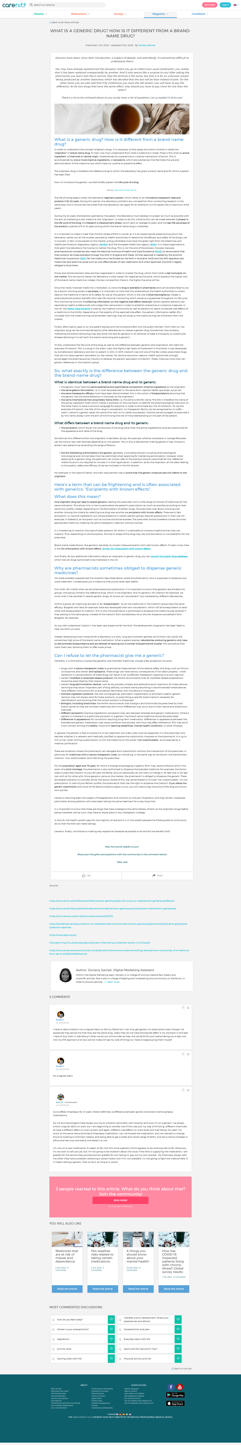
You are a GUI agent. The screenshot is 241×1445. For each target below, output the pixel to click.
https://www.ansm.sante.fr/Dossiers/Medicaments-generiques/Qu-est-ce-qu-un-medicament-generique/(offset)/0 (111, 900)
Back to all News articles (65, 22)
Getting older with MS (69, 1358)
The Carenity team (58, 1393)
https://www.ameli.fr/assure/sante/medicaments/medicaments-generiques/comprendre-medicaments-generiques (112, 908)
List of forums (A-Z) (132, 1398)
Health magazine (131, 1389)
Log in (225, 4)
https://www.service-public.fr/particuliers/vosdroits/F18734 (81, 916)
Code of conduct (98, 1396)
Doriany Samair (147, 45)
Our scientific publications (62, 1405)
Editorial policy (97, 1393)
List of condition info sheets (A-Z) (138, 1401)
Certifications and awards (102, 1389)
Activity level (64, 1348)
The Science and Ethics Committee (65, 1403)
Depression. (63, 1339)
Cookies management (100, 1403)
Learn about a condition (134, 1393)
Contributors (56, 1401)
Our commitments (59, 1408)
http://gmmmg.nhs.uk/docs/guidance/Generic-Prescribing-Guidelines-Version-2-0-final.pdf (99, 942)
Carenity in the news (99, 1391)
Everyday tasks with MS (137, 1339)
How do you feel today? (70, 1319)
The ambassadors (58, 1396)
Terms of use (96, 1401)
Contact (94, 1405)
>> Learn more (111, 981)
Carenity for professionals (102, 1408)
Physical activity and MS (137, 1358)
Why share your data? (60, 1391)
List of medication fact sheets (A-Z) (138, 1403)
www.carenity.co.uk (83, 1417)
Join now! (209, 4)
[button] (40, 15)
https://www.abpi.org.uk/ (125, 190)
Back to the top (183, 1368)
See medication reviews (134, 1396)
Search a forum (130, 1391)
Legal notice (96, 1398)
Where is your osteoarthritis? (73, 1329)
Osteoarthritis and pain (137, 1329)
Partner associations (59, 1398)
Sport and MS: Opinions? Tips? (140, 1348)
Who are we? (56, 1389)
